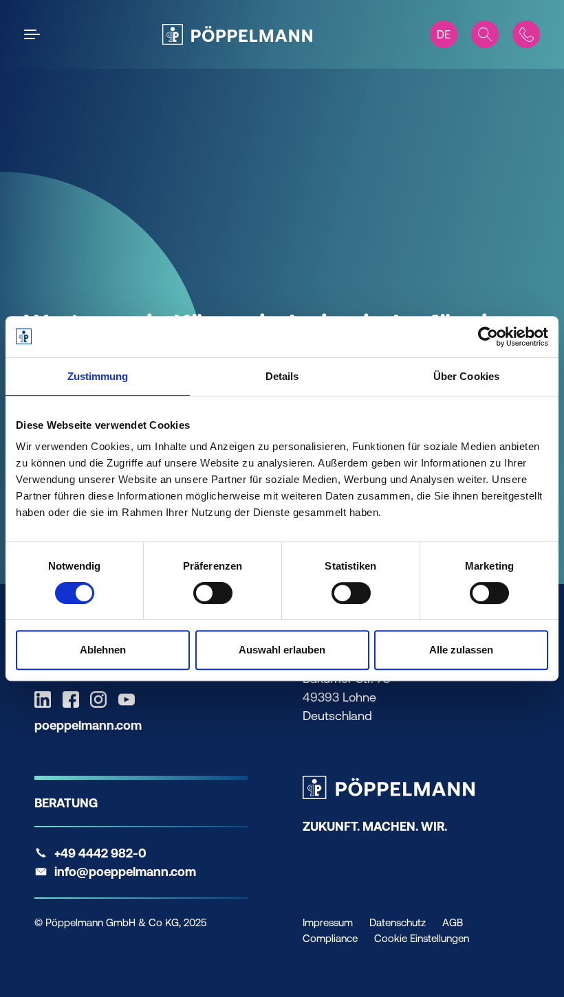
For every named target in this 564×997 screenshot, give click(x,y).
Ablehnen (103, 650)
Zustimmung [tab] (98, 376)
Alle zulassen (461, 650)
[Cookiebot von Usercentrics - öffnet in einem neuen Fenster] (488, 336)
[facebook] (74, 699)
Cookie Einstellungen (421, 938)
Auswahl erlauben (282, 650)
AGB (452, 922)
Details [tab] (282, 376)
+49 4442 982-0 (100, 853)
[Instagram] (101, 699)
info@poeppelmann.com (125, 871)
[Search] (485, 34)
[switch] (212, 593)
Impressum (328, 922)
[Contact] (526, 34)
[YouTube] (130, 699)
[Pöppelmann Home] (237, 34)
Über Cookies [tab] (466, 376)
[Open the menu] (34, 34)
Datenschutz (397, 922)
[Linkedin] (46, 699)
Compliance (330, 938)
